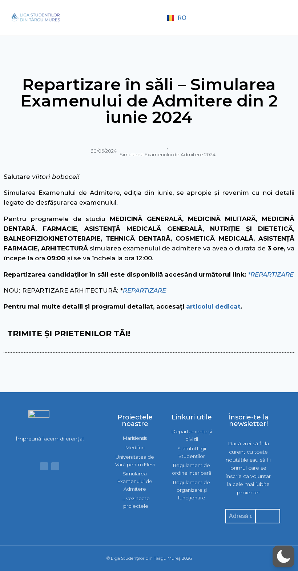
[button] (154, 18)
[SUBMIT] (268, 516)
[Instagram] (55, 466)
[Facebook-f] (44, 466)
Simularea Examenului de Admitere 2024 (168, 154)
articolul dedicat (213, 306)
